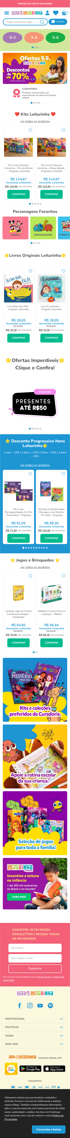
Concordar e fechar (48, 1129)
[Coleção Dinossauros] (43, 228)
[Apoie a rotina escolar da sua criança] (35, 756)
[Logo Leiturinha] (35, 993)
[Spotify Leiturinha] (50, 1005)
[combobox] (25, 21)
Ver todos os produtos (35, 121)
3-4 (34, 37)
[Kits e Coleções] (35, 690)
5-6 (55, 37)
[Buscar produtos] (42, 22)
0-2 (13, 37)
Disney (15, 235)
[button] (6, 12)
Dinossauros (43, 235)
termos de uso (44, 976)
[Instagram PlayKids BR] (30, 1005)
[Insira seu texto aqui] (56, 13)
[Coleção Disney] (15, 228)
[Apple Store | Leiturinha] (54, 1068)
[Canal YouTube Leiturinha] (40, 1005)
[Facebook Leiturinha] (19, 1005)
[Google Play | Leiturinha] (30, 1068)
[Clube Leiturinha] (35, 883)
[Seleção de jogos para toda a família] (35, 823)
